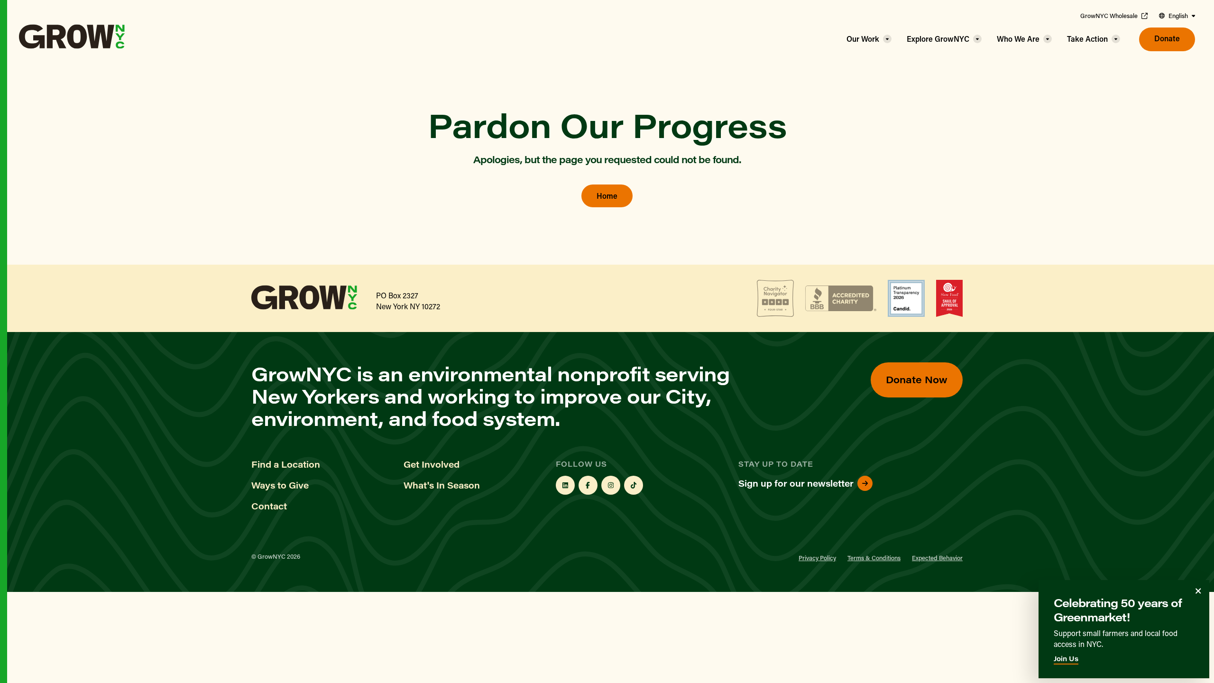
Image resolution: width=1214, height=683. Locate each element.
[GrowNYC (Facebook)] (588, 485)
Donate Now (916, 379)
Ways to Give (280, 485)
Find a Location (285, 464)
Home (607, 196)
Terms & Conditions (874, 558)
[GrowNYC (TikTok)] (633, 485)
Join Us (1066, 659)
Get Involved (432, 464)
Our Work (862, 39)
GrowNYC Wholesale (1109, 15)
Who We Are (1018, 39)
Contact (269, 506)
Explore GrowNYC (938, 39)
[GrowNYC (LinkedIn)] (565, 485)
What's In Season (442, 485)
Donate (1167, 38)
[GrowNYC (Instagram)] (610, 485)
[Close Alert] (1198, 591)
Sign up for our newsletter (796, 483)
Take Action (1087, 39)
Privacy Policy (817, 558)
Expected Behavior (937, 558)
